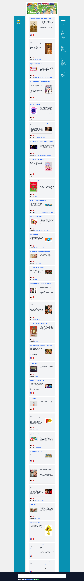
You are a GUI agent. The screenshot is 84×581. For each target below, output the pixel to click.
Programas (36, 59)
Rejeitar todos (21, 579)
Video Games (39, 155)
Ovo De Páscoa (63, 62)
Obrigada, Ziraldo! (33, 504)
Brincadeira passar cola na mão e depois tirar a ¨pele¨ (41, 561)
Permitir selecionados (28, 579)
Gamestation (62, 48)
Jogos (35, 155)
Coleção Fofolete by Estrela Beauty (37, 159)
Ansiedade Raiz (33, 398)
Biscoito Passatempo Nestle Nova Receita (63, 30)
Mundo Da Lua (63, 57)
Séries (39, 59)
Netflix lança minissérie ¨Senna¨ (36, 486)
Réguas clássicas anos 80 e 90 (36, 451)
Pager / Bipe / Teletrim (34, 363)
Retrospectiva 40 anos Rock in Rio (37, 380)
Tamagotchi (41, 119)
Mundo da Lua (43, 137)
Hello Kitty (39, 77)
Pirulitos (62, 66)
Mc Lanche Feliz (50, 77)
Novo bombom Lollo (34, 234)
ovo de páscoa (46, 230)
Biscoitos (35, 212)
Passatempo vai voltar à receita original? (38, 200)
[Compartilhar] (31, 35)
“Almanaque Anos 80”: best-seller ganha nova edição (41, 302)
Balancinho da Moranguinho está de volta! (38, 180)
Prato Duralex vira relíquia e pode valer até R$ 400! (40, 18)
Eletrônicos (62, 43)
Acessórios (62, 24)
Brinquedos (36, 36)
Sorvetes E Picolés (63, 72)
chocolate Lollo (41, 247)
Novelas (62, 59)
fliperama (44, 155)
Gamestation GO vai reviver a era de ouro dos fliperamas (41, 141)
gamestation (48, 155)
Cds (61, 35)
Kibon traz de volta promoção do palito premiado (40, 251)
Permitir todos (36, 579)
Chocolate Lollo (63, 37)
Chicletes (62, 36)
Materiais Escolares (37, 410)
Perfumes (62, 65)
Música (39, 394)
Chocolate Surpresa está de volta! (37, 267)
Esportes (35, 500)
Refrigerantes (63, 70)
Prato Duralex (63, 67)
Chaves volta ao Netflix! (35, 40)
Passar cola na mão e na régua (36, 466)
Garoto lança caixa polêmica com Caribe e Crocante (40, 414)
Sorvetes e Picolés (37, 263)
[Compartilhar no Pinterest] (33, 35)
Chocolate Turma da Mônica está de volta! (38, 323)
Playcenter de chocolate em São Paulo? (38, 544)
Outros (39, 176)
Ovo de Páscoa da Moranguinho (36, 216)
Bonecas (35, 77)
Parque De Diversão (63, 64)
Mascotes (62, 52)
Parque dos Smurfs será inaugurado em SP (38, 433)
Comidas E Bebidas (63, 39)
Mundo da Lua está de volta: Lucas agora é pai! (39, 123)
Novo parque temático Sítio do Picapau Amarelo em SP (41, 345)
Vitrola (62, 76)
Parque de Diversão (37, 359)
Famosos (35, 394)
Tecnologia (62, 74)
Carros (62, 34)
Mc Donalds (44, 77)
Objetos (62, 60)
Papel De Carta (63, 63)
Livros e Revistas (37, 319)
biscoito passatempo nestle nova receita (45, 212)
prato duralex (41, 36)
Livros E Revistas (63, 51)
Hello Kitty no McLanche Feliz (36, 63)
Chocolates (36, 230)
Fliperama (62, 47)
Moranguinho (41, 230)
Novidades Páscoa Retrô (35, 522)
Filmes (62, 46)
